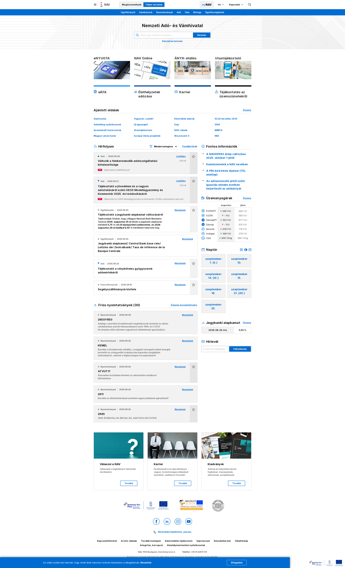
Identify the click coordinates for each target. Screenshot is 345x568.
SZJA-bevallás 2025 (226, 118)
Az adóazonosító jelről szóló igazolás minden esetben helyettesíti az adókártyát (225, 184)
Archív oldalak (129, 541)
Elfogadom (236, 562)
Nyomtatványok (164, 12)
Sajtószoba (100, 118)
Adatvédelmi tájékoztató (178, 541)
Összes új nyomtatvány (184, 305)
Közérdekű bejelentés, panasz (174, 532)
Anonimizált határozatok (107, 130)
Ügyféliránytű (128, 12)
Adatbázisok (145, 12)
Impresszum (203, 541)
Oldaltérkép (241, 541)
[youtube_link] (188, 521)
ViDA (217, 124)
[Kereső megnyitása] (249, 4)
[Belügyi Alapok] (191, 505)
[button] (193, 163)
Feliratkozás (240, 349)
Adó (179, 12)
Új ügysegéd (141, 124)
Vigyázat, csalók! (143, 118)
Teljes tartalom (153, 4)
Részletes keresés (172, 41)
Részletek (145, 562)
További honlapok (151, 541)
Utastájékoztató (143, 130)
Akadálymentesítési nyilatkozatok (186, 545)
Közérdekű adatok (184, 118)
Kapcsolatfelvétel (107, 541)
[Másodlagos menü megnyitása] (95, 4)
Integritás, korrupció (151, 545)
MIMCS (219, 130)
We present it (181, 135)
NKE (217, 135)
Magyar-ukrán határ (105, 135)
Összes (247, 110)
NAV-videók (180, 130)
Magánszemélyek (131, 4)
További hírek (189, 146)
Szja (176, 124)
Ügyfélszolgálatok (214, 12)
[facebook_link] (156, 521)
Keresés (201, 35)
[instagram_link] (178, 521)
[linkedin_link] (167, 521)
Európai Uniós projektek (147, 135)
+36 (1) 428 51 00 (199, 552)
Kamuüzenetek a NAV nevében (227, 164)
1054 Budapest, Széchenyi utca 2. (159, 552)
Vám (187, 12)
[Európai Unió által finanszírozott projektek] (146, 506)
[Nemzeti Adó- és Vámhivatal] (105, 4)
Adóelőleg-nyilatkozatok (107, 124)
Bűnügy (197, 12)
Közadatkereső (222, 541)
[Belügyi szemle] (218, 506)
